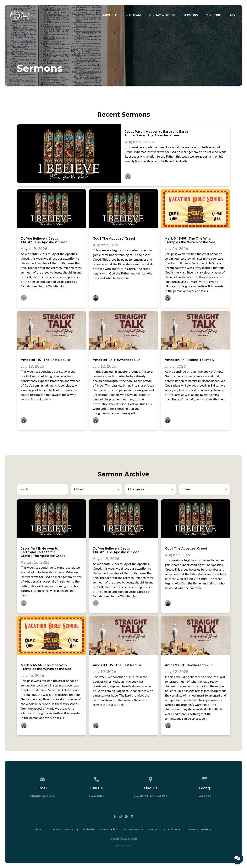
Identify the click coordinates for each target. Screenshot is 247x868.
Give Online (205, 796)
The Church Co (123, 845)
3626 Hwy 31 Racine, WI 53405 (150, 796)
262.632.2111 (96, 796)
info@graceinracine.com (42, 796)
